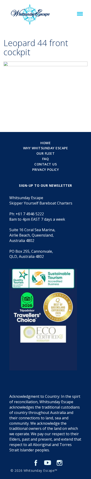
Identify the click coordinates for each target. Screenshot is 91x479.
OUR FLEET (45, 153)
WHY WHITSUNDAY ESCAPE (45, 148)
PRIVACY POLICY (45, 169)
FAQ (45, 159)
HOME (45, 143)
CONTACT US (45, 164)
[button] (80, 14)
